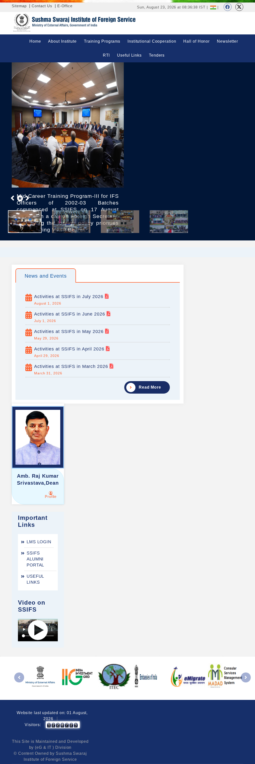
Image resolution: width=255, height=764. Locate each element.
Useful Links (129, 55)
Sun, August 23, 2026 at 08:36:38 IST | (172, 7)
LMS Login (39, 542)
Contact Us (42, 6)
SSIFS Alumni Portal (35, 559)
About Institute (62, 41)
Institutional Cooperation (152, 41)
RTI (106, 55)
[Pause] (20, 198)
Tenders (157, 55)
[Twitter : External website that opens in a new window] (239, 7)
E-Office (64, 6)
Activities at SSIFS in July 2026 (69, 296)
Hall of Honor (196, 41)
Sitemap (19, 6)
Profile (51, 496)
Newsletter (227, 41)
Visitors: (33, 725)
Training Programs (102, 41)
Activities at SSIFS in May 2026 (69, 331)
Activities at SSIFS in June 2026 (70, 314)
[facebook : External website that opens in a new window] (228, 7)
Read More (150, 387)
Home (35, 41)
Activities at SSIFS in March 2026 (72, 366)
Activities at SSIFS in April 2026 (70, 348)
